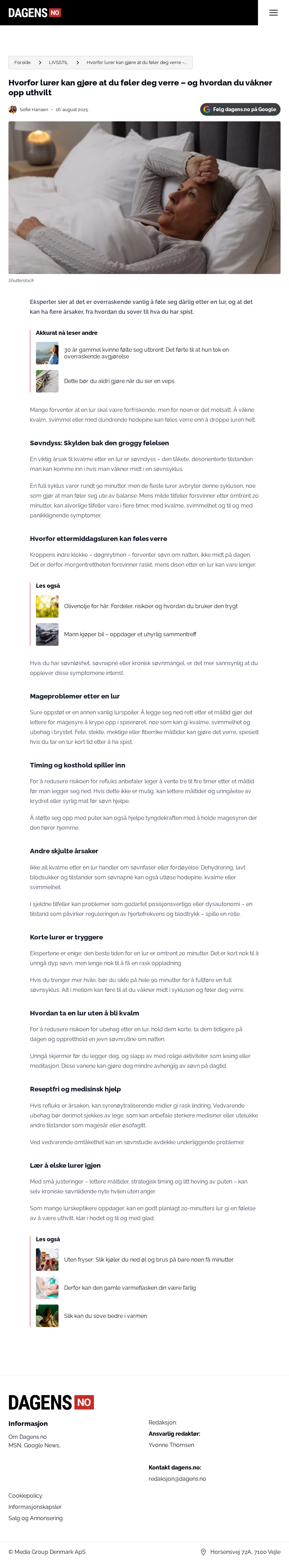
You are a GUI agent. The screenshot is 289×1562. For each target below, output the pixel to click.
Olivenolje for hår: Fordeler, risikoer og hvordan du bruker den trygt (151, 606)
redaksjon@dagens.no (177, 1478)
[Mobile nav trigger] (273, 13)
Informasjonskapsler (35, 1507)
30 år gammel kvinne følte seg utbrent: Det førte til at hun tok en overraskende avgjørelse (146, 353)
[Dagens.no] (133, 12)
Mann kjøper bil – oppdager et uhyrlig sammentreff (130, 634)
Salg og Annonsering (35, 1518)
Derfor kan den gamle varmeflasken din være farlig (130, 1287)
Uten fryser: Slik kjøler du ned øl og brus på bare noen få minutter (149, 1259)
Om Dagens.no (27, 1437)
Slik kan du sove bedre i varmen (105, 1316)
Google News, (42, 1445)
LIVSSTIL (58, 62)
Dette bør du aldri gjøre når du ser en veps (119, 381)
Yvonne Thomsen (171, 1445)
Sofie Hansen (34, 109)
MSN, (16, 1445)
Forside (22, 62)
